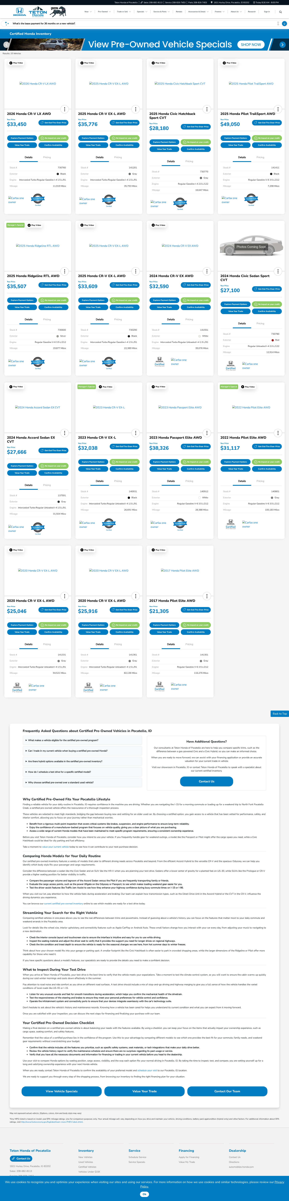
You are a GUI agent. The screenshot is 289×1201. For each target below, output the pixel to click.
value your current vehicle (55, 846)
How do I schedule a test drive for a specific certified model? (59, 772)
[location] (211, 2)
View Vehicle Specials (62, 1091)
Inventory (86, 1150)
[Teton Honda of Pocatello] (38, 11)
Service (134, 1150)
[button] (16, 63)
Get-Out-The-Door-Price (55, 122)
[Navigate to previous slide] (2, 44)
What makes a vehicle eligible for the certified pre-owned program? (63, 740)
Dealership (237, 1150)
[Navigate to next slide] (286, 44)
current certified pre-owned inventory (63, 903)
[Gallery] (144, 45)
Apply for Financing (189, 1157)
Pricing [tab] (47, 157)
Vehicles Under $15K (89, 1171)
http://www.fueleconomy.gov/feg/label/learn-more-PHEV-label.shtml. (52, 1122)
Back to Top (280, 714)
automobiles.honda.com (241, 1167)
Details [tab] (28, 157)
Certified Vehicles (87, 1167)
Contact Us (206, 781)
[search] (280, 12)
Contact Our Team (227, 1091)
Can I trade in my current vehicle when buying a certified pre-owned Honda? (67, 750)
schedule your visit (147, 1070)
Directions (234, 1162)
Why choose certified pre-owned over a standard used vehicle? (60, 782)
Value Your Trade (22, 145)
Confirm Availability (53, 145)
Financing (186, 1150)
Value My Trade (187, 1162)
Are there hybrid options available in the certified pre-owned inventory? (65, 761)
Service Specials (137, 1162)
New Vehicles (85, 1157)
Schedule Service (137, 1157)
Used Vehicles (85, 1162)
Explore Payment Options (22, 138)
